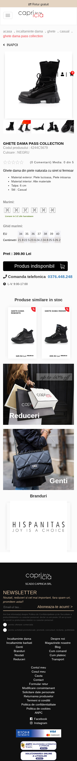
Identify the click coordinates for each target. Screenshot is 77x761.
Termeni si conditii (38, 700)
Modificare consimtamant (38, 688)
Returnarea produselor (38, 696)
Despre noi (58, 638)
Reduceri (19, 659)
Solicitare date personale (38, 692)
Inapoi (12, 45)
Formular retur (38, 684)
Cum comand (58, 651)
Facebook (40, 718)
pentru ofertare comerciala (20, 624)
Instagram (40, 723)
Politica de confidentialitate (38, 704)
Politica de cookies (38, 708)
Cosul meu (39, 671)
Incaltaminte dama (29, 31)
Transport (58, 659)
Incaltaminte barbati (19, 642)
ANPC (39, 712)
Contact (38, 679)
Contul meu (38, 667)
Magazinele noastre (58, 642)
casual (64, 31)
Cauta (39, 675)
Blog (58, 647)
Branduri (19, 651)
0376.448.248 (59, 277)
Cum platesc (58, 655)
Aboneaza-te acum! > (55, 607)
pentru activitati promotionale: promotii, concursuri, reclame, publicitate (41, 630)
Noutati (19, 655)
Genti (19, 647)
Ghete (51, 31)
